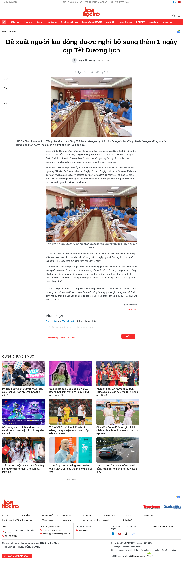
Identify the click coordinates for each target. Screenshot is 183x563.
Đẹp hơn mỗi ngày (69, 22)
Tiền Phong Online (72, 2)
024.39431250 (11, 536)
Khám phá (27, 22)
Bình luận (5, 103)
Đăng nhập (51, 321)
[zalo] (134, 533)
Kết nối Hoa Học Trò (91, 520)
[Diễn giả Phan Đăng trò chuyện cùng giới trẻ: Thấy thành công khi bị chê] (70, 450)
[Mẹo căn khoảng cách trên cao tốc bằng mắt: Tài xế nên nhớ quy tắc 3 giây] (117, 450)
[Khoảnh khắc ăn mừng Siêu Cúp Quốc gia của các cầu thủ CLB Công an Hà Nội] (117, 373)
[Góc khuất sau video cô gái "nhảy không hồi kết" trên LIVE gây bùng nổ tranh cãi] (70, 373)
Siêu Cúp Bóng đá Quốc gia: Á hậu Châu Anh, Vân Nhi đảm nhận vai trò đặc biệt (117, 430)
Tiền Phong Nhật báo (96, 2)
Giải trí (39, 22)
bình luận (104, 72)
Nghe (5, 80)
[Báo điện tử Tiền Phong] (151, 507)
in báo (97, 72)
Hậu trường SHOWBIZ (92, 22)
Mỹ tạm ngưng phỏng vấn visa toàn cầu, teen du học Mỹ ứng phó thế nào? (22, 392)
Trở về (5, 110)
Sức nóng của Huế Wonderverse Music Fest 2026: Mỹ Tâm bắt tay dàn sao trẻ (23, 430)
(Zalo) (58, 530)
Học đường (52, 22)
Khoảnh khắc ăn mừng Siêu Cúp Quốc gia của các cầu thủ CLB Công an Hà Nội (117, 392)
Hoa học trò (10, 504)
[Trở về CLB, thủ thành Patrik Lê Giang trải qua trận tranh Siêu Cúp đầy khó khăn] (70, 412)
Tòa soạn (7, 527)
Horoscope (167, 22)
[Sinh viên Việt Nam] (172, 507)
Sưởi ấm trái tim (109, 515)
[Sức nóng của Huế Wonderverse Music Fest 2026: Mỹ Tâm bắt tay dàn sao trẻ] (23, 412)
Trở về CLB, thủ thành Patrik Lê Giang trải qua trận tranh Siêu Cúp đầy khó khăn (69, 430)
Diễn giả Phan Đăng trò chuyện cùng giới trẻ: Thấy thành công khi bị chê (70, 468)
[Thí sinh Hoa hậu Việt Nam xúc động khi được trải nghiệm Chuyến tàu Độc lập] (23, 450)
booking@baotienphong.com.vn (56, 534)
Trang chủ (4, 22)
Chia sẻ (5, 88)
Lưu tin (5, 95)
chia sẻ (79, 72)
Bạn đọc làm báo (18, 556)
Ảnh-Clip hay (126, 22)
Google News (179, 31)
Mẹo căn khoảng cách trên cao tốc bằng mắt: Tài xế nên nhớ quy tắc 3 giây (116, 468)
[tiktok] (128, 533)
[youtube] (179, 2)
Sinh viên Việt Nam (120, 2)
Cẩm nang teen (149, 515)
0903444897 (84, 530)
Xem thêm (179, 22)
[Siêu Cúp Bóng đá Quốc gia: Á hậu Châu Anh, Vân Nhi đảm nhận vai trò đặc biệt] (117, 412)
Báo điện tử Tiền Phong (91, 12)
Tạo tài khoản (68, 321)
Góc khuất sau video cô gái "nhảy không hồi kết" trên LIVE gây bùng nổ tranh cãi (69, 392)
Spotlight (153, 22)
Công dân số (47, 520)
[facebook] (174, 2)
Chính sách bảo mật (162, 527)
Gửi (128, 336)
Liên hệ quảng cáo (50, 527)
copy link (91, 72)
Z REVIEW (140, 22)
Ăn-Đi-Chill (111, 22)
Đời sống (15, 22)
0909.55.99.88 (49, 530)
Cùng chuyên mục (18, 356)
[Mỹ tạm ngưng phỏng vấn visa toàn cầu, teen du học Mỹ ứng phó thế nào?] (23, 373)
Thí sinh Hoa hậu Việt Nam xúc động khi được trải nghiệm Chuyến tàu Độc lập (23, 468)
